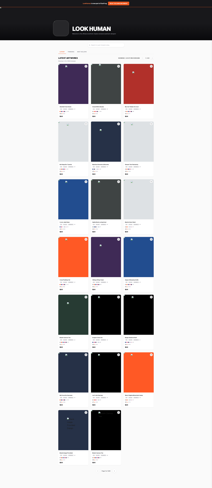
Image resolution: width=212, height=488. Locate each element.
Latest (62, 52)
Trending (71, 52)
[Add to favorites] (86, 66)
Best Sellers (82, 52)
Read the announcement (119, 3)
